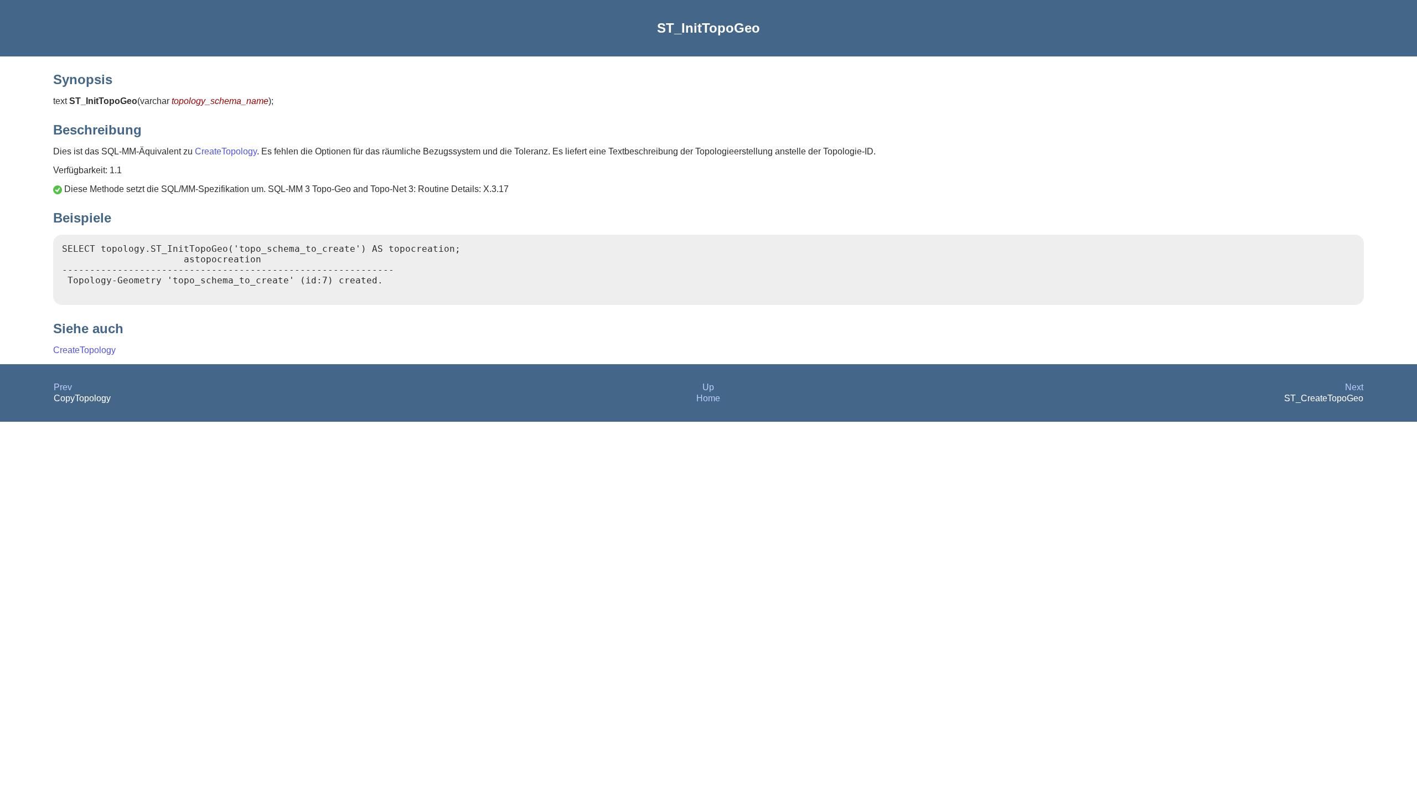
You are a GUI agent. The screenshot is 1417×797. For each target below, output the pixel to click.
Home (708, 398)
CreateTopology (226, 151)
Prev (63, 387)
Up (708, 387)
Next (1354, 387)
